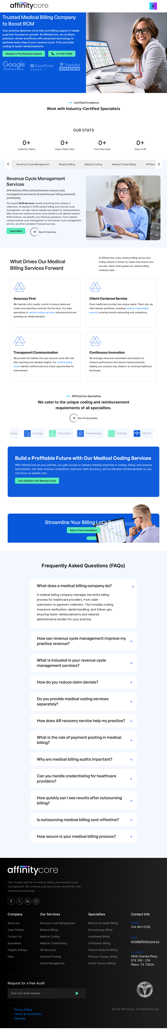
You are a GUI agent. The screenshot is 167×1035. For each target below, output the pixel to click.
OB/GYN (135, 433)
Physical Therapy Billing (102, 956)
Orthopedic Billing (99, 943)
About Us (13, 923)
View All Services (47, 232)
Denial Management (52, 963)
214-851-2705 (140, 927)
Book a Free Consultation (83, 530)
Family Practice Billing (101, 963)
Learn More (16, 231)
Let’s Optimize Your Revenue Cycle (37, 480)
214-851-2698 (64, 53)
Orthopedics (53, 433)
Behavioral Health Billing (103, 923)
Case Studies (16, 929)
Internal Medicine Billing (102, 950)
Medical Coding (93, 164)
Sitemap (19, 1018)
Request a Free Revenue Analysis (24, 53)
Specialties (14, 943)
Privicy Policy (23, 1009)
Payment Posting (50, 956)
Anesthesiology (83, 433)
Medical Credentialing (124, 164)
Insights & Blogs (17, 950)
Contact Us (15, 936)
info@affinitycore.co (145, 941)
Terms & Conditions (27, 1014)
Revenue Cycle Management (32, 164)
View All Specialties (87, 418)
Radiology (111, 433)
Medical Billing (67, 164)
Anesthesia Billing (99, 936)
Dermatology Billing (100, 929)
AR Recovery (153, 164)
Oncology (27, 433)
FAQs (11, 956)
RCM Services (26, 203)
